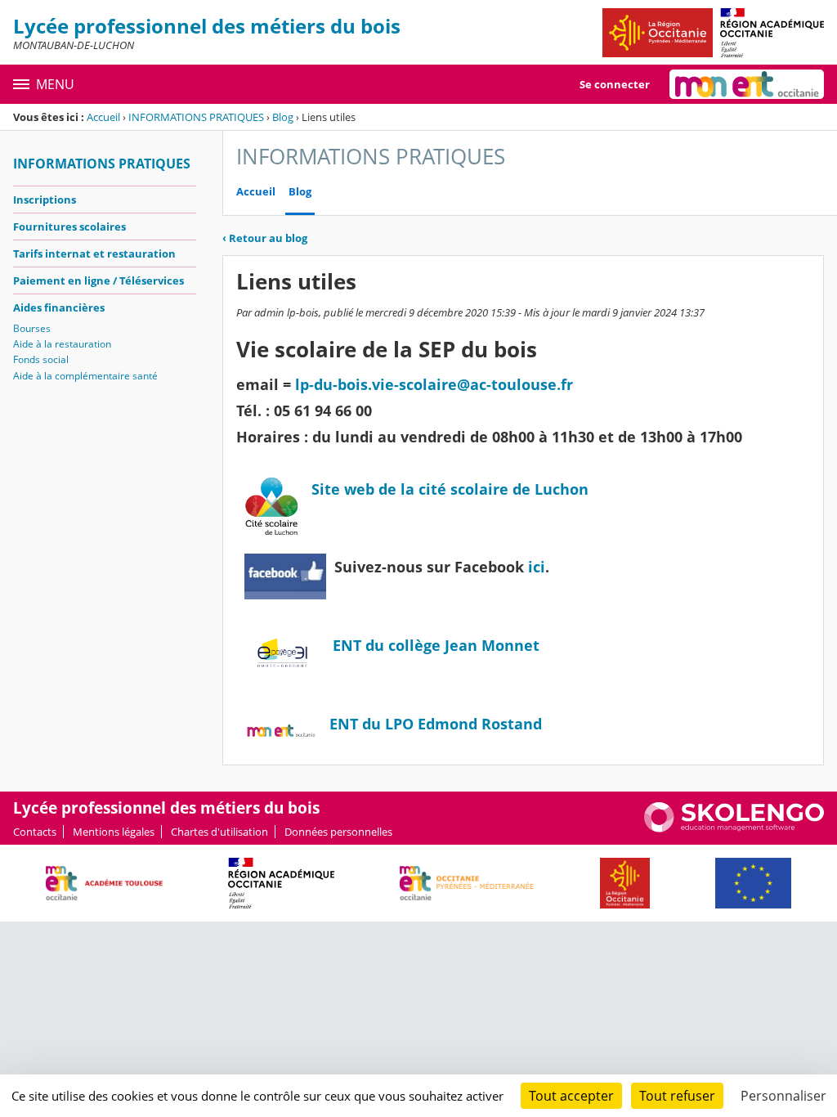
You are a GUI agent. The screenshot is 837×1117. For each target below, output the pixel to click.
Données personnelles (338, 831)
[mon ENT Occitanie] (746, 84)
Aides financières (59, 307)
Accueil (103, 117)
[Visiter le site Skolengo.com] (734, 828)
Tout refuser (677, 1096)
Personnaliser (783, 1096)
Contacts (34, 831)
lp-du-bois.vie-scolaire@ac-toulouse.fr (434, 384)
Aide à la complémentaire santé (85, 376)
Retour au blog (264, 238)
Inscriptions (44, 199)
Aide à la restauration (62, 344)
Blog (282, 117)
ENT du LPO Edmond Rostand (435, 723)
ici (536, 566)
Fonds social (41, 359)
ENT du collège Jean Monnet (436, 645)
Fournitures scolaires (69, 226)
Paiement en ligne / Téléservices (98, 280)
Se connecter (615, 84)
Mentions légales (113, 831)
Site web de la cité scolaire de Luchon (450, 489)
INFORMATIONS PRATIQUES (196, 117)
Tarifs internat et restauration (94, 253)
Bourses (32, 328)
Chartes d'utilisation (219, 831)
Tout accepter (571, 1096)
